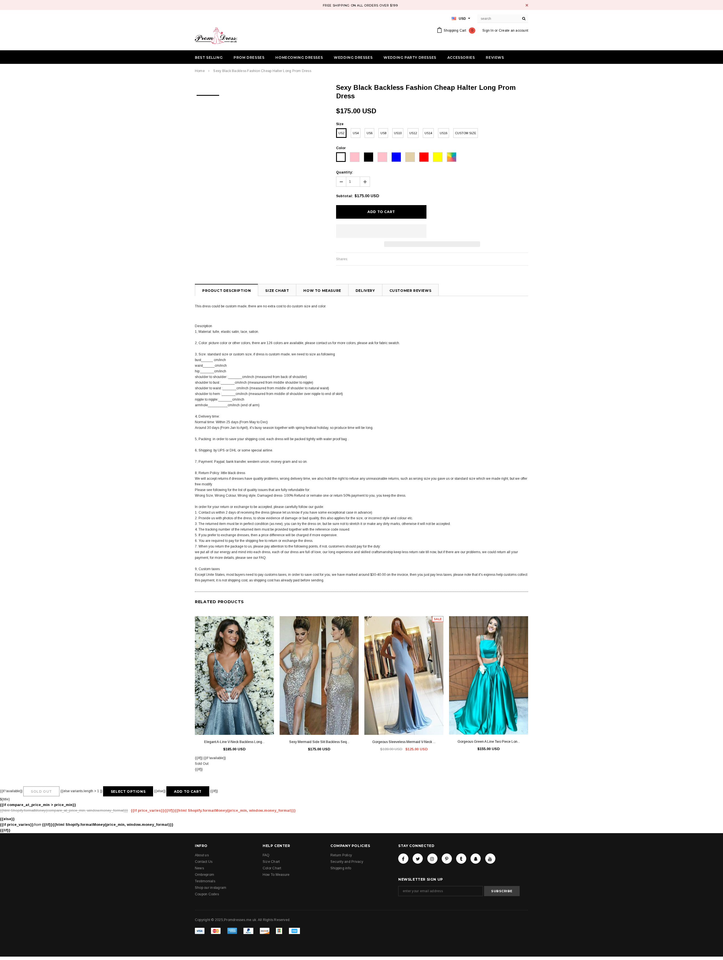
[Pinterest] (447, 858)
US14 (428, 133)
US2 (341, 133)
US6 (370, 133)
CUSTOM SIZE (465, 133)
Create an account (513, 30)
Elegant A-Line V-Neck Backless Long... (234, 742)
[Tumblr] (461, 858)
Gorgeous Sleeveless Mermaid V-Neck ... (403, 742)
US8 (383, 133)
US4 (356, 133)
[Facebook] (403, 858)
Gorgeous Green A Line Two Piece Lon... (489, 742)
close (527, 5)
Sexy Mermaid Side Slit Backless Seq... (319, 742)
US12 (413, 133)
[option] (208, 93)
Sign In (488, 30)
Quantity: (344, 172)
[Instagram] (432, 858)
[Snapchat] (476, 858)
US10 (398, 133)
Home (200, 71)
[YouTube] (490, 858)
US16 (443, 133)
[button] (381, 231)
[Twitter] (418, 858)
